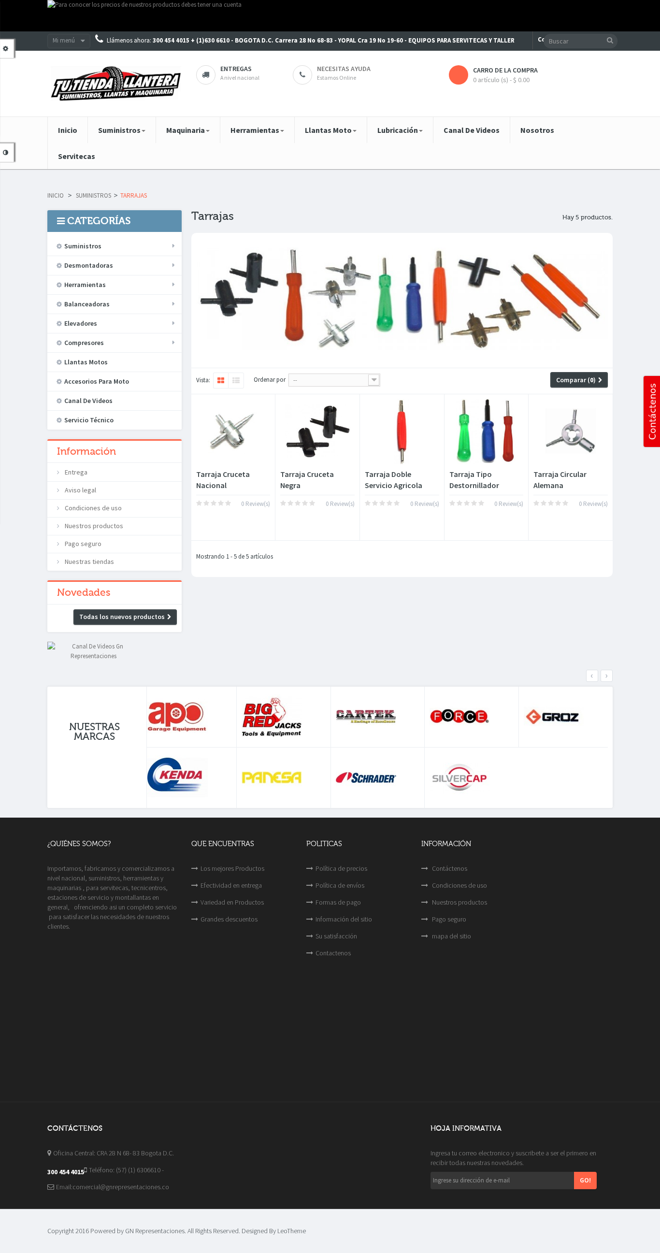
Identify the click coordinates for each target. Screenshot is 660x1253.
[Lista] (236, 381)
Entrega (75, 472)
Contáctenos (448, 868)
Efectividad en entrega (231, 885)
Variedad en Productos (232, 902)
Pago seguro (82, 543)
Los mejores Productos (232, 868)
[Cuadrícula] (220, 381)
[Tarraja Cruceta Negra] (317, 431)
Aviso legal (79, 490)
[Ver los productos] (189, 717)
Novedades (84, 592)
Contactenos (333, 953)
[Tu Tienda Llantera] (114, 83)
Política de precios (341, 868)
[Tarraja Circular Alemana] (570, 431)
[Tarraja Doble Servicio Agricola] (402, 431)
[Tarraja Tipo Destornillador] (486, 431)
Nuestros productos (93, 525)
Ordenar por (270, 379)
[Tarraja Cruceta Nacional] (233, 431)
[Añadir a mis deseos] (206, 523)
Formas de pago (338, 902)
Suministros (93, 195)
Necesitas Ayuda (344, 68)
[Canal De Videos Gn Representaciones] (93, 651)
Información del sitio (344, 919)
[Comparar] (222, 523)
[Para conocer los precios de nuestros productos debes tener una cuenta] (330, 15)
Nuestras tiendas (88, 561)
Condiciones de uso (92, 508)
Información (86, 451)
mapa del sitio (450, 936)
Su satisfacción (336, 936)
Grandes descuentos (229, 919)
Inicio (55, 195)
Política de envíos (340, 885)
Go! (585, 1180)
